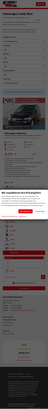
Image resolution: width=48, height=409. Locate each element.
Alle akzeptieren (25, 211)
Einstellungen (40, 211)
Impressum (23, 216)
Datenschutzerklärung (9, 216)
